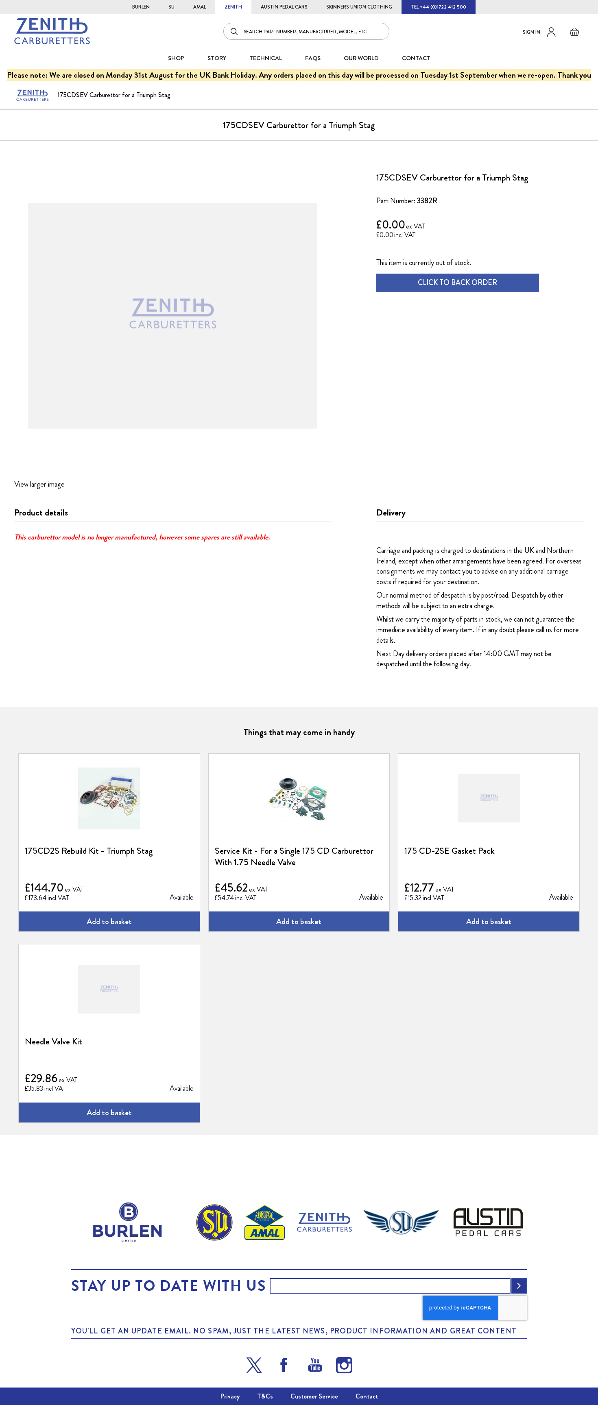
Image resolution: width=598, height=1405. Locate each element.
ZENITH (233, 7)
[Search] (235, 31)
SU (171, 7)
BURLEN (141, 7)
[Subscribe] (519, 1286)
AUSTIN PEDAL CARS (284, 7)
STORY (216, 58)
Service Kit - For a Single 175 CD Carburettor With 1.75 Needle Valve (294, 856)
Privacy (230, 1396)
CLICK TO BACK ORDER (457, 282)
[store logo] (52, 31)
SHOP (176, 58)
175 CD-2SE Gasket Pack (449, 851)
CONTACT (416, 58)
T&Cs (265, 1396)
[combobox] (306, 31)
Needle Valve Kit (53, 1041)
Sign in (531, 32)
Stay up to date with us (168, 1286)
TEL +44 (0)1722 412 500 (438, 7)
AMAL (199, 7)
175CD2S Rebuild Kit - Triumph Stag (89, 851)
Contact (367, 1396)
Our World (361, 58)
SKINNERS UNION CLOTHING (359, 7)
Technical (265, 58)
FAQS (313, 58)
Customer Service (314, 1396)
